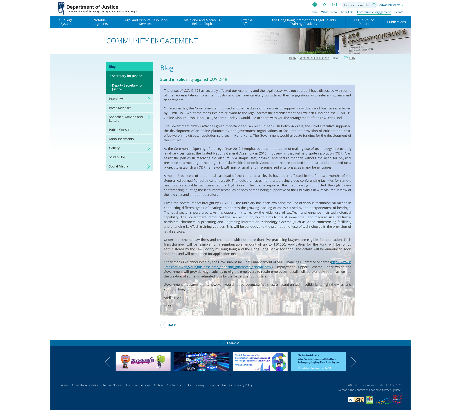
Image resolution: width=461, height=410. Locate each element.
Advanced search (389, 4)
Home (313, 12)
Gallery (114, 148)
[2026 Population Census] (142, 370)
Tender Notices (112, 385)
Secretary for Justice (127, 76)
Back (172, 325)
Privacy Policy (243, 385)
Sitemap (199, 385)
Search (374, 5)
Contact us (334, 4)
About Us (347, 12)
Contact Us (174, 385)
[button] (109, 361)
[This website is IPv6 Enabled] (369, 400)
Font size (324, 4)
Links (187, 385)
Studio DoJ (117, 157)
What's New (329, 12)
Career (63, 385)
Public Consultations (124, 129)
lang (314, 4)
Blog (112, 66)
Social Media (118, 166)
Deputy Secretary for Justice (127, 87)
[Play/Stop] (230, 375)
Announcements (121, 139)
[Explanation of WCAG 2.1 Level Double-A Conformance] (356, 400)
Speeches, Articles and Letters (126, 119)
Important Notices (220, 385)
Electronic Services (138, 385)
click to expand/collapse (147, 98)
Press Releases (120, 108)
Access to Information (85, 385)
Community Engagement (374, 12)
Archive (158, 385)
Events (398, 12)
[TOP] (406, 335)
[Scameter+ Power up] (201, 370)
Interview (116, 98)
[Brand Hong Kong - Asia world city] (389, 400)
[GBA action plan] (318, 370)
